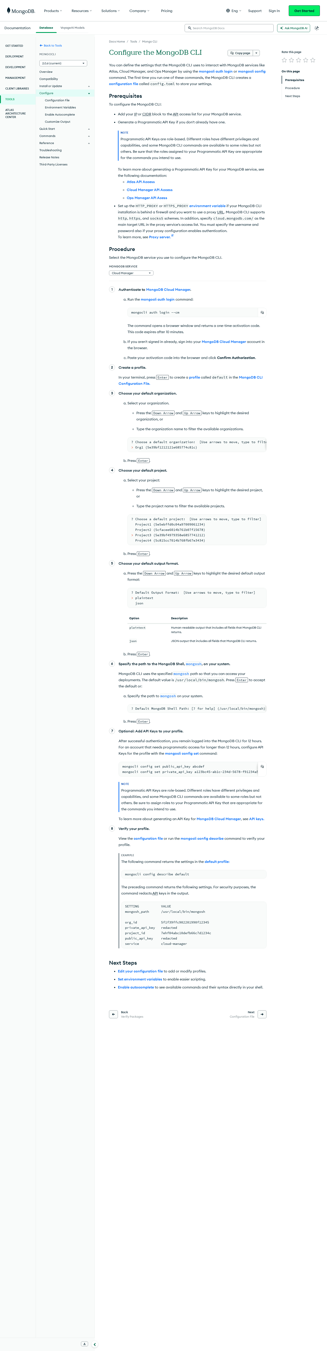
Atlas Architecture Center (15, 113)
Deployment (14, 56)
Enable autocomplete (136, 987)
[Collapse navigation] (94, 1344)
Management (15, 77)
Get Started (304, 10)
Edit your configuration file (140, 971)
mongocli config (252, 71)
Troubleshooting (50, 150)
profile (194, 377)
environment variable (207, 206)
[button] (233, 10)
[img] (284, 60)
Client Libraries (17, 88)
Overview (45, 71)
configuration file (123, 84)
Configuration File (57, 100)
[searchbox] (229, 28)
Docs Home (117, 41)
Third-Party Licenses (53, 164)
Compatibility (48, 79)
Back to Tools (53, 45)
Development (15, 67)
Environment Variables (60, 107)
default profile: (217, 861)
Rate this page (291, 52)
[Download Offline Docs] (84, 1343)
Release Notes (49, 157)
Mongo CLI (149, 41)
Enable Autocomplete (60, 114)
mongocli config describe (202, 838)
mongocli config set (182, 753)
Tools (133, 41)
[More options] (256, 53)
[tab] (46, 27)
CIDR (146, 114)
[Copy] (262, 312)
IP (135, 114)
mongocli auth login (216, 71)
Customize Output (57, 121)
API (175, 114)
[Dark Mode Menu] (317, 28)
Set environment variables (140, 979)
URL (220, 212)
